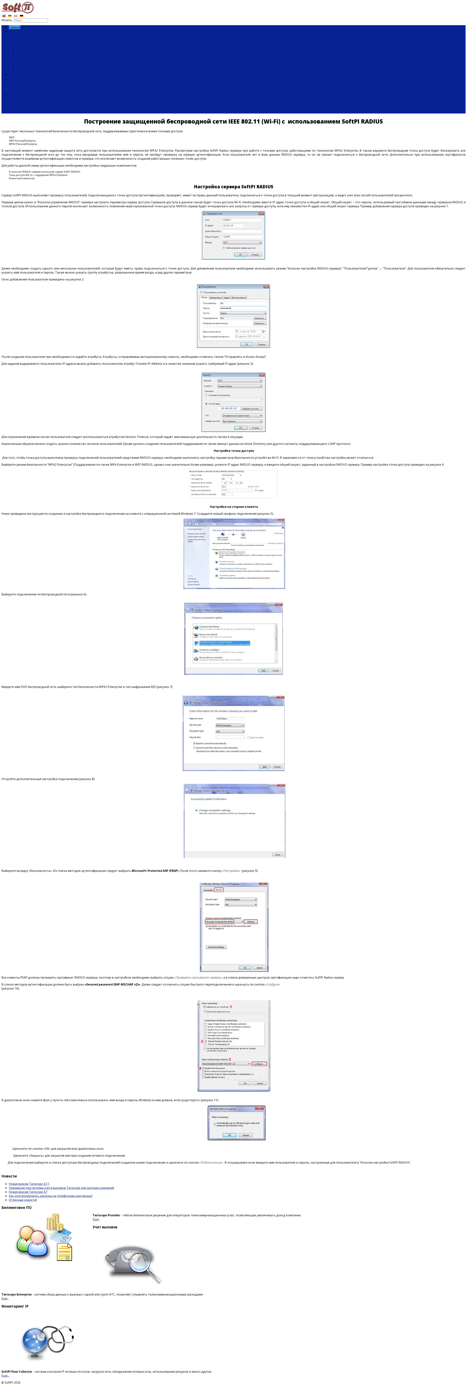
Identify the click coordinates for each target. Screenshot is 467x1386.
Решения (22, 71)
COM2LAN (23, 67)
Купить (14, 79)
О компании (25, 99)
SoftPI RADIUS (26, 55)
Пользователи (26, 111)
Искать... (7, 20)
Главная (14, 27)
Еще (96, 1219)
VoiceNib (22, 47)
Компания (16, 95)
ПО (11, 35)
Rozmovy (22, 43)
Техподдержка (26, 91)
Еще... (5, 1376)
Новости (15, 31)
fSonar (20, 59)
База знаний (25, 87)
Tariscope (23, 39)
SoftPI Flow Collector (30, 51)
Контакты (23, 107)
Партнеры (23, 103)
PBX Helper (24, 63)
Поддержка (17, 83)
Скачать (15, 75)
